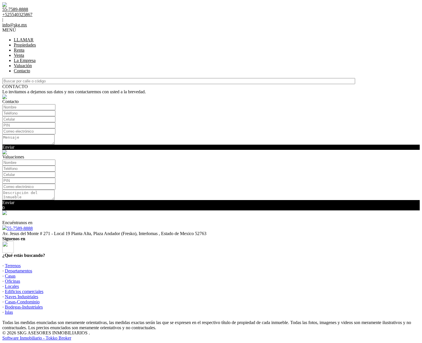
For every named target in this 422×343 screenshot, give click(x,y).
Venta (19, 55)
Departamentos (18, 270)
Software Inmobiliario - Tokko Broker (36, 338)
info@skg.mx (14, 24)
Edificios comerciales (24, 291)
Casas (10, 276)
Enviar (8, 147)
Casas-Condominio (22, 301)
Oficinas (12, 281)
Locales (12, 286)
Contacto (22, 70)
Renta (19, 50)
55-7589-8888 (20, 228)
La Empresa (25, 60)
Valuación (23, 65)
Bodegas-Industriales (24, 307)
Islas (9, 312)
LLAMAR (24, 39)
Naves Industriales (21, 296)
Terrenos (13, 265)
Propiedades (25, 44)
